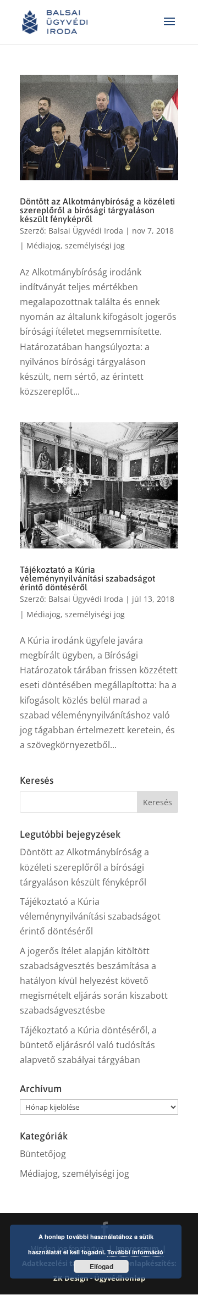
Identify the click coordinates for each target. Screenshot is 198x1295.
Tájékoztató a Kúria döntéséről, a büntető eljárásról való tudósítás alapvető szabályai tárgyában (88, 1045)
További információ (135, 1252)
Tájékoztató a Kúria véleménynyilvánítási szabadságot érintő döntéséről (87, 578)
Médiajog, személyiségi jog (75, 245)
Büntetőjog (43, 1154)
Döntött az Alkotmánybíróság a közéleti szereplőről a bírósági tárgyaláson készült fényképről (97, 210)
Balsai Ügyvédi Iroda (85, 230)
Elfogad (101, 1266)
